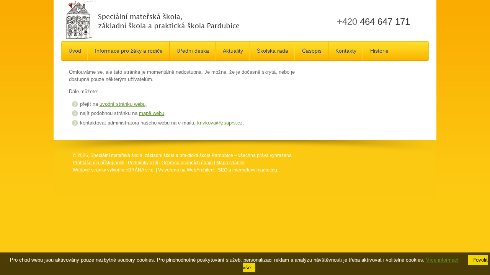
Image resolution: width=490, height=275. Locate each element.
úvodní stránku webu (122, 104)
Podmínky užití (143, 162)
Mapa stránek (230, 162)
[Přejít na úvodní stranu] (152, 20)
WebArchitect (200, 170)
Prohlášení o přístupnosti (98, 162)
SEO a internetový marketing (247, 170)
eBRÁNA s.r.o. (140, 170)
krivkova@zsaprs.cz (220, 123)
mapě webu (151, 113)
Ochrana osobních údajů (187, 162)
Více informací (442, 260)
